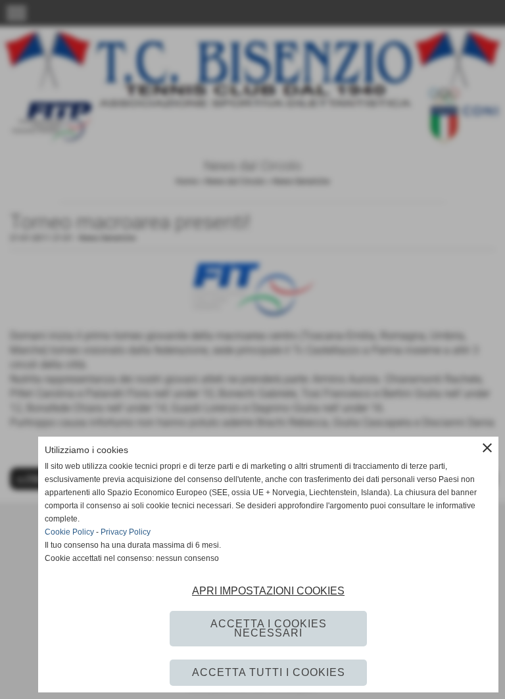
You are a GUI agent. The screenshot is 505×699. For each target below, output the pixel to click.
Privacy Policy (126, 532)
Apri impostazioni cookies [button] (268, 590)
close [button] (487, 448)
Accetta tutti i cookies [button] (268, 672)
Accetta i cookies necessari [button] (268, 628)
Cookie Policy (69, 532)
